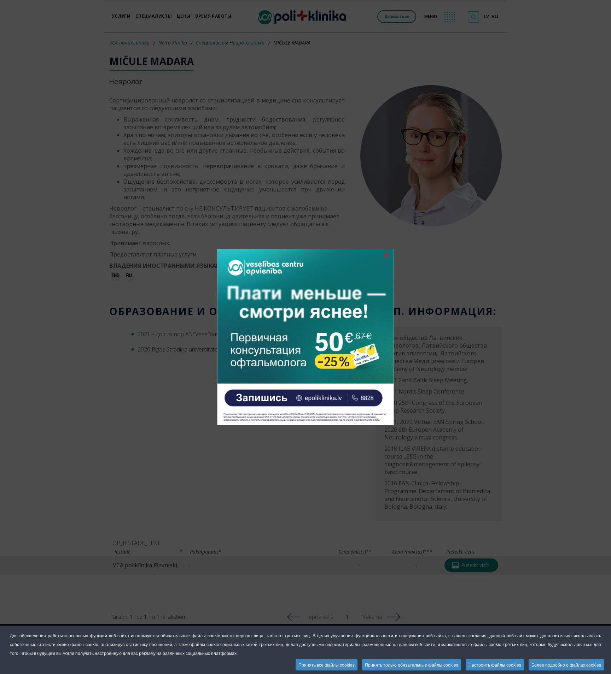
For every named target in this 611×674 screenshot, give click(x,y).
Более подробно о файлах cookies (566, 665)
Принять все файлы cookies (326, 665)
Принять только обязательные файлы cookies (411, 665)
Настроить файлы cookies (495, 665)
